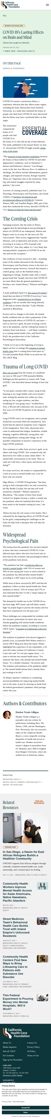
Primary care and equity (29, 782)
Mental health (9, 782)
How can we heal (10, 373)
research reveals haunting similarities (24, 156)
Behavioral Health (26, 51)
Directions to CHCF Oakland (12, 1075)
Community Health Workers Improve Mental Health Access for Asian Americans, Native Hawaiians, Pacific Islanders (17, 892)
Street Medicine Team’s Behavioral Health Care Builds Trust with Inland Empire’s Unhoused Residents (16, 927)
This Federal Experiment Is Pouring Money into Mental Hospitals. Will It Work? (18, 1002)
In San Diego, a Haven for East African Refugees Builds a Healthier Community (23, 855)
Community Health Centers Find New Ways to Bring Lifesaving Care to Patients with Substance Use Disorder (15, 967)
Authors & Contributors (13, 68)
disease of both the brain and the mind (24, 209)
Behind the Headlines (14, 25)
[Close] (47, 5)
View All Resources (39, 802)
